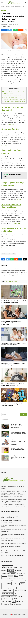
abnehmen (7, 567)
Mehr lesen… (11, 124)
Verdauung (20, 596)
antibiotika (4, 570)
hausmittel (16, 578)
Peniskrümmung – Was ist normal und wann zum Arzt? (13, 543)
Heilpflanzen (14, 580)
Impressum (23, 613)
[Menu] (2, 2)
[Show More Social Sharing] (25, 30)
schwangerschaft (7, 593)
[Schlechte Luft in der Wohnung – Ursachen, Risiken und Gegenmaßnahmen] (14, 375)
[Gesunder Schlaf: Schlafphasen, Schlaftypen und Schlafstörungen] (14, 354)
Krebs (22, 583)
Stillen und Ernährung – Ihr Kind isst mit (13, 92)
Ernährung (16, 575)
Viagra (15, 598)
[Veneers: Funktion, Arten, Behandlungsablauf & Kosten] (5, 450)
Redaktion (5, 24)
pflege (9, 588)
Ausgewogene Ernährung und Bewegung (13, 97)
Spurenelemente (5, 596)
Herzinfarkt (22, 581)
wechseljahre (6, 601)
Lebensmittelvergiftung (7, 586)
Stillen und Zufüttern (8, 93)
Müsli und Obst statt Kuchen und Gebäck (13, 101)
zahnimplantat (5, 604)
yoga (13, 601)
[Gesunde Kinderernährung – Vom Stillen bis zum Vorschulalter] (14, 41)
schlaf (16, 590)
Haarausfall (9, 578)
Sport (17, 593)
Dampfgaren (13, 573)
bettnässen (18, 570)
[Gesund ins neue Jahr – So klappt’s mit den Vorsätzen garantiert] (14, 395)
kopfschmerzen (16, 583)
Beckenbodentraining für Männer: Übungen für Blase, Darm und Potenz (17, 426)
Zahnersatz (19, 601)
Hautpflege (5, 581)
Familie (3, 10)
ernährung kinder (6, 253)
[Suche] (26, 2)
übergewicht (18, 604)
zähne (13, 604)
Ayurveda (10, 570)
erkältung (10, 575)
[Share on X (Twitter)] (9, 30)
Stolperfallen (13, 596)
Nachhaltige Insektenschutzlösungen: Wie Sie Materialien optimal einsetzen (18, 457)
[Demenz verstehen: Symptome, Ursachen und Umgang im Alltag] (5, 434)
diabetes (19, 573)
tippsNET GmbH (21, 614)
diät (24, 573)
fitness (3, 578)
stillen (13, 253)
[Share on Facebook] (4, 30)
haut (22, 578)
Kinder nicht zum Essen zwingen (11, 95)
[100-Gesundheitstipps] (14, 2)
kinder (9, 583)
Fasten (21, 575)
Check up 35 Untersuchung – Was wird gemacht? (12, 555)
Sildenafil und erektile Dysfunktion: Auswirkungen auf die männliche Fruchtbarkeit (11, 323)
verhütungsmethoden (7, 598)
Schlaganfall (22, 590)
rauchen (14, 588)
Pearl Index (4, 588)
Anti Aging (18, 567)
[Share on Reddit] (20, 30)
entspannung (4, 575)
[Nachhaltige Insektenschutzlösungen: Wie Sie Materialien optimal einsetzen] (14, 292)
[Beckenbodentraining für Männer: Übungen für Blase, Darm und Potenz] (5, 426)
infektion (3, 583)
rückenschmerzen (7, 590)
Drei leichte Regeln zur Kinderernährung (13, 99)
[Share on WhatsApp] (15, 30)
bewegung (5, 573)
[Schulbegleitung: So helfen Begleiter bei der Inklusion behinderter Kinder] (14, 334)
